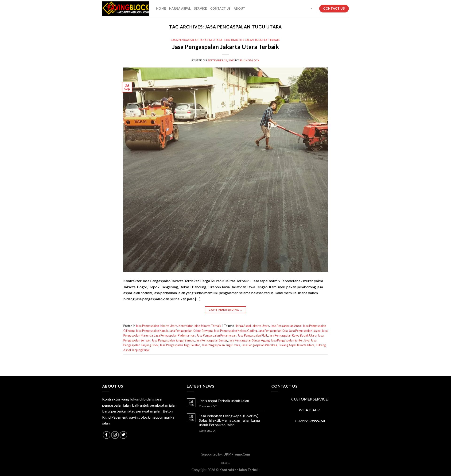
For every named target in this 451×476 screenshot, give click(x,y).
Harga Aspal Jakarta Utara (252, 326)
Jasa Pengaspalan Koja (273, 331)
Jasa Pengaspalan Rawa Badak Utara (292, 335)
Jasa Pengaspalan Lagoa (305, 331)
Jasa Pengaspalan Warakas (259, 345)
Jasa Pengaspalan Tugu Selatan (180, 345)
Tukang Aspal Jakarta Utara (296, 345)
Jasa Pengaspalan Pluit (252, 335)
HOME (161, 8)
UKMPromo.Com (236, 454)
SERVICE (200, 8)
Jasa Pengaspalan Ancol (286, 326)
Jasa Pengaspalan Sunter (211, 340)
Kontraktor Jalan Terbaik (239, 470)
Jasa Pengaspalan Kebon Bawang (191, 331)
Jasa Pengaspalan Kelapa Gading (235, 331)
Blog (225, 462)
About (239, 8)
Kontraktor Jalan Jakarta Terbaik (252, 39)
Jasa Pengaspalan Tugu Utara (221, 345)
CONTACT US (220, 8)
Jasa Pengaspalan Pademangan (174, 335)
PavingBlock (250, 60)
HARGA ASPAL (180, 8)
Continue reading (225, 309)
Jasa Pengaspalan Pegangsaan (217, 335)
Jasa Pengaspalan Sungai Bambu (173, 340)
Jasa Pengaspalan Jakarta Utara (196, 39)
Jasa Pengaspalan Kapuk (152, 331)
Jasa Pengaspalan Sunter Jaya (290, 340)
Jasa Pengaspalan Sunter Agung (249, 340)
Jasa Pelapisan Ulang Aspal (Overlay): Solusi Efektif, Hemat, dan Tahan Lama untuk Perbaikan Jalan (229, 420)
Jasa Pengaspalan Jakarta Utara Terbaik (225, 46)
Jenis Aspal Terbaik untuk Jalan (224, 400)
